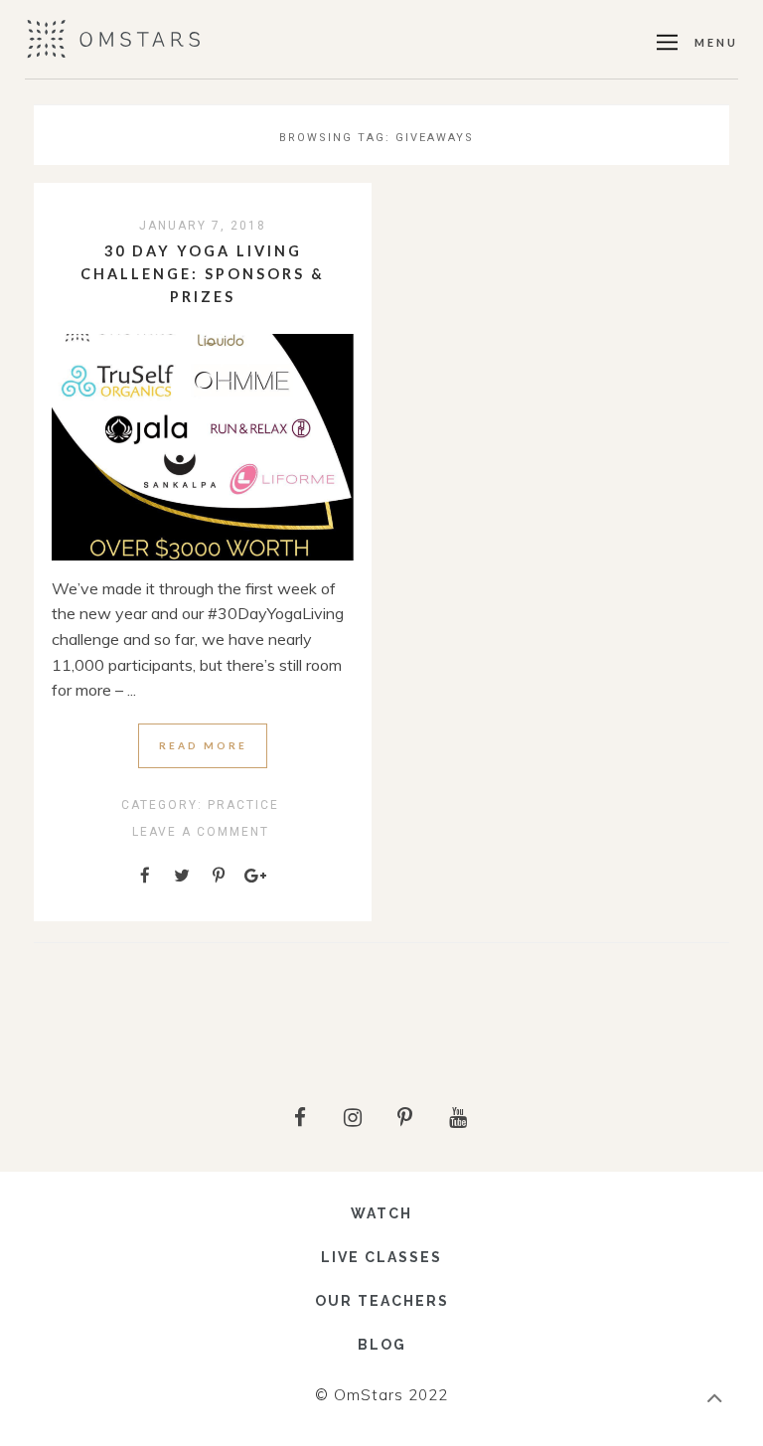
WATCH (381, 1213)
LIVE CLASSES (381, 1257)
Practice (243, 805)
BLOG (382, 1345)
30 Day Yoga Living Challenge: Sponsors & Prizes (202, 273)
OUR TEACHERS (382, 1301)
